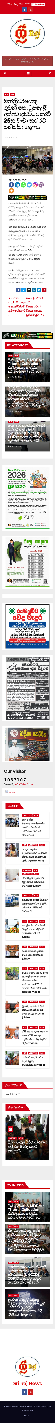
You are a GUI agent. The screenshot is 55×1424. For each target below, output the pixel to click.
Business (27, 870)
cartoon (12, 1138)
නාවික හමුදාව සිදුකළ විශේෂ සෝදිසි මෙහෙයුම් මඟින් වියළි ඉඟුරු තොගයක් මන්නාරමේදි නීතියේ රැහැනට (26, 1307)
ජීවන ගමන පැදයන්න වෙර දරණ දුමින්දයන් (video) (33, 955)
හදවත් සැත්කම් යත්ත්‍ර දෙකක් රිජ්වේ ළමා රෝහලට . (17, 306)
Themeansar (27, 1410)
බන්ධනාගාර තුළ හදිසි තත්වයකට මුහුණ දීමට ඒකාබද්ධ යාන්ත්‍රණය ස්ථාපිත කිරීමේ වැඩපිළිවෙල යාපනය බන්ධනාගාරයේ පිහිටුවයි (26, 396)
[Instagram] (35, 185)
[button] (50, 73)
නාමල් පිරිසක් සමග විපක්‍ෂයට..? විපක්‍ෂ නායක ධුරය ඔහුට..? (34, 306)
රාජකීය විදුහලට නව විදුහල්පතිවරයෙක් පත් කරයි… (24, 1146)
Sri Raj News (27, 53)
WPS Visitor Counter (24, 784)
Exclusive (23, 1138)
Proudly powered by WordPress (18, 1406)
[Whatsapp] (23, 185)
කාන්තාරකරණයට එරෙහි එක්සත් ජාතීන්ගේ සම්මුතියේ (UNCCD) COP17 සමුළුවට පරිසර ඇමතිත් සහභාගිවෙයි (27, 433)
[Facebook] (11, 185)
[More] (11, 190)
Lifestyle (27, 815)
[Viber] (41, 185)
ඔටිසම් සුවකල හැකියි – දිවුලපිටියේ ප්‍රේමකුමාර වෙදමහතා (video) (33, 882)
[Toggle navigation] (28, 73)
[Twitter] (29, 185)
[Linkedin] (17, 185)
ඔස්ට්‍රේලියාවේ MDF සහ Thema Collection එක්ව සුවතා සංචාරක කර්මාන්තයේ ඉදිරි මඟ (26, 366)
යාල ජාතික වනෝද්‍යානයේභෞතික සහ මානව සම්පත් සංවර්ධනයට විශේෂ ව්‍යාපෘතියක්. (33, 827)
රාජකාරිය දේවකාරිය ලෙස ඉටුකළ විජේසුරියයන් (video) (33, 1061)
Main (12, 94)
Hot (6, 94)
